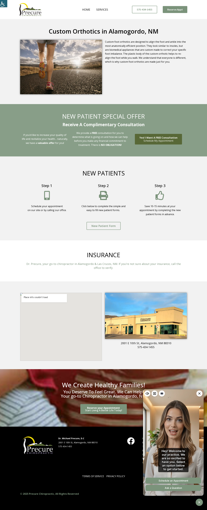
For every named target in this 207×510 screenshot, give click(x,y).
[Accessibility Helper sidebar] (3, 3)
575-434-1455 (145, 347)
